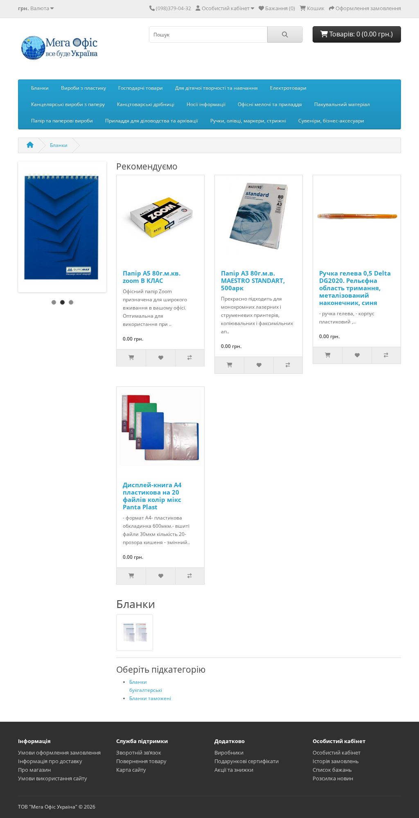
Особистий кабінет (336, 752)
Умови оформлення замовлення (59, 752)
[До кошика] (131, 358)
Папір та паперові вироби (62, 120)
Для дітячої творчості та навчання (216, 87)
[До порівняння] (189, 358)
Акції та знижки (233, 769)
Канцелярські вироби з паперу (68, 104)
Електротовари (288, 87)
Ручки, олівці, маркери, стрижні (248, 120)
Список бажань (332, 769)
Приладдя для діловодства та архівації (151, 120)
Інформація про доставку (50, 761)
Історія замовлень (336, 761)
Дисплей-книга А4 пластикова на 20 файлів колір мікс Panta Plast (152, 496)
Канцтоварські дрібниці (145, 104)
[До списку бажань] (160, 358)
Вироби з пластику (83, 87)
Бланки (40, 87)
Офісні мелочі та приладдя (270, 104)
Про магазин (34, 769)
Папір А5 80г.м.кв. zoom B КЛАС (151, 277)
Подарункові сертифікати (246, 761)
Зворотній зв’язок (138, 752)
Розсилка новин (333, 778)
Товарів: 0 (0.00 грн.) (360, 33)
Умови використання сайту (52, 778)
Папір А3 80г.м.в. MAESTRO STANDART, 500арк (253, 280)
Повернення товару (141, 761)
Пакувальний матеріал (342, 104)
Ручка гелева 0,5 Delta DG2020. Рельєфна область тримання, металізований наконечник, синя (355, 288)
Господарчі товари (140, 87)
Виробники (228, 752)
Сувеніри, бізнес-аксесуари (331, 120)
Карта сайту (131, 769)
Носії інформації (206, 104)
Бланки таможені (150, 698)
